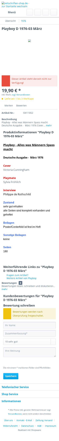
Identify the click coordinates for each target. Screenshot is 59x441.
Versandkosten (15, 413)
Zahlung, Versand (44, 420)
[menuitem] (8, 12)
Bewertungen (9, 282)
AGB (39, 425)
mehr (48, 125)
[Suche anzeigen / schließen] (29, 12)
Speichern (10, 376)
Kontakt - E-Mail (24, 420)
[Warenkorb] (53, 12)
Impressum (50, 425)
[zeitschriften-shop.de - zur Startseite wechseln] (16, 4)
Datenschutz (27, 425)
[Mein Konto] (45, 12)
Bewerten (21, 105)
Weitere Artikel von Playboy (21, 278)
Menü (12, 12)
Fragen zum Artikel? (17, 275)
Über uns (8, 420)
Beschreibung (9, 119)
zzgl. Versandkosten (21, 94)
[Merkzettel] (37, 12)
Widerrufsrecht (10, 425)
